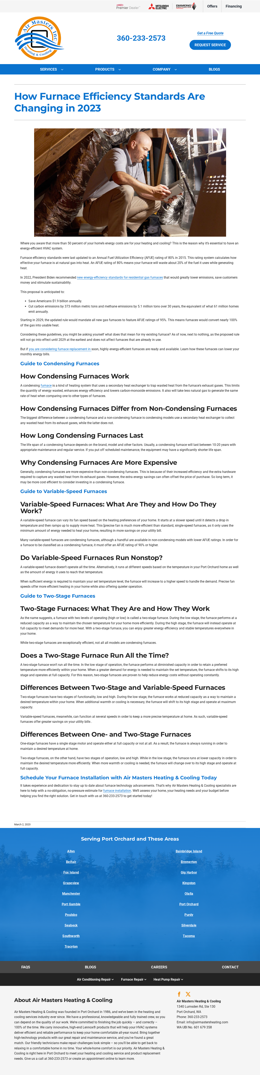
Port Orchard (189, 904)
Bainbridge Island (189, 851)
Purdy (188, 915)
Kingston (189, 883)
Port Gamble (71, 904)
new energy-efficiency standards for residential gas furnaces (120, 277)
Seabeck (71, 925)
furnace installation (117, 791)
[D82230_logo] (39, 18)
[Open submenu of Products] (121, 69)
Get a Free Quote (210, 33)
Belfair (71, 862)
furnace (46, 385)
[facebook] (179, 994)
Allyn (71, 851)
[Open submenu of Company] (177, 69)
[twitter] (188, 994)
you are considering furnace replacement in (60, 349)
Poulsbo (71, 915)
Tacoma (189, 936)
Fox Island (71, 872)
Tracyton (71, 946)
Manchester (71, 894)
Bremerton (189, 862)
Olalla (189, 894)
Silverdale (188, 925)
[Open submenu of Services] (64, 69)
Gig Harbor (189, 872)
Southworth (71, 936)
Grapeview (71, 883)
